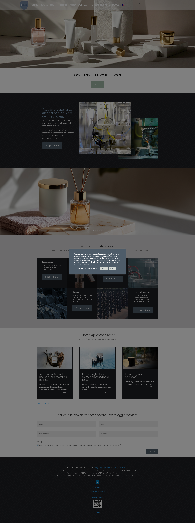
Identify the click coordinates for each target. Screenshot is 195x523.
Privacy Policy (93, 268)
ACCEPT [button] (104, 268)
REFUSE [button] (112, 268)
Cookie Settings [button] (81, 268)
